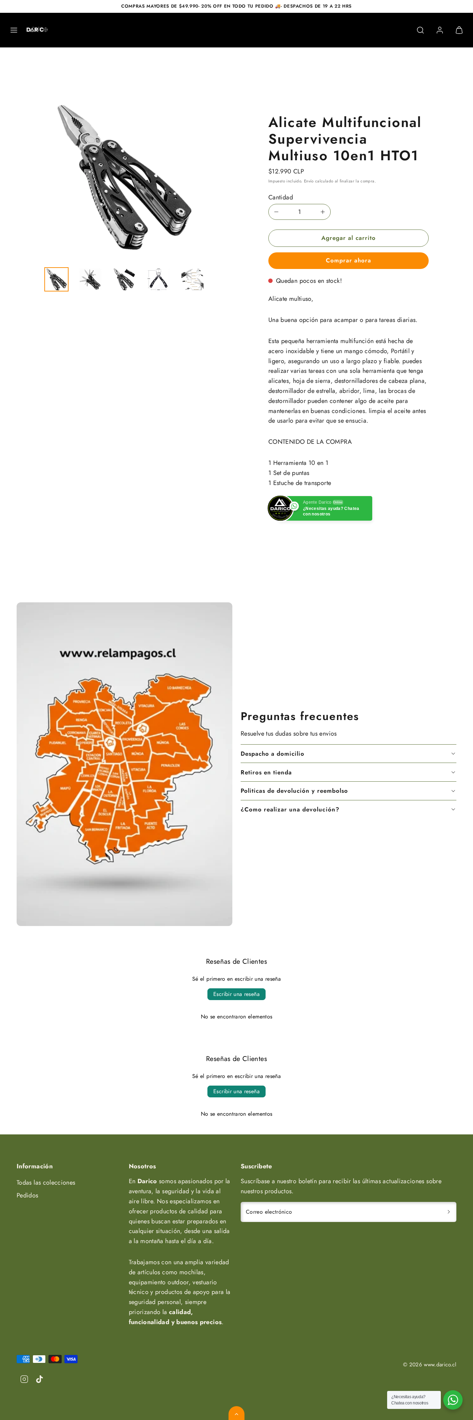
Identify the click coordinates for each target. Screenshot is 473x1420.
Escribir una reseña (236, 994)
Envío (309, 181)
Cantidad (280, 197)
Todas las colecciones (46, 1182)
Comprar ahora (348, 260)
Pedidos (27, 1195)
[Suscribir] (448, 1212)
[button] (14, 30)
